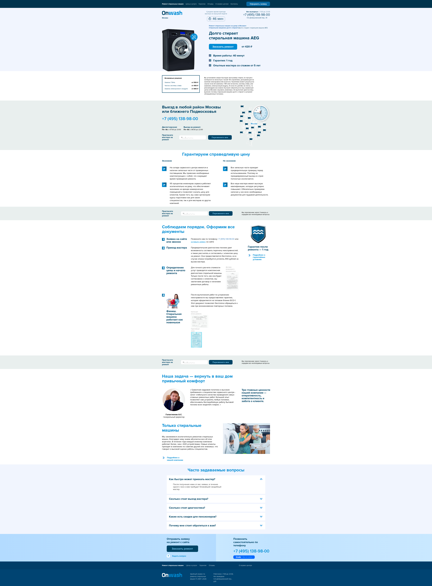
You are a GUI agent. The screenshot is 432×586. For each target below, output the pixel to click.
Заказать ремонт (223, 46)
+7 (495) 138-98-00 (256, 15)
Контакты (234, 4)
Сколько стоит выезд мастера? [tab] (188, 499)
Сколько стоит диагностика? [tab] (187, 507)
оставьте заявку (198, 242)
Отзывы (210, 4)
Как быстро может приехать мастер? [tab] (192, 479)
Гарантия (202, 565)
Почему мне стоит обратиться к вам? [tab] (192, 525)
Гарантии (202, 4)
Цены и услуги (191, 4)
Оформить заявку (258, 4)
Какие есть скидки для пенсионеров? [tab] (192, 516)
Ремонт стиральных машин (173, 4)
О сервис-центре (222, 4)
